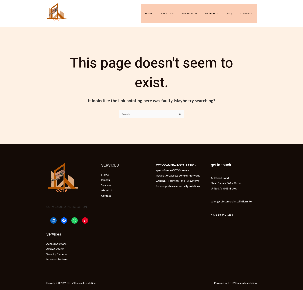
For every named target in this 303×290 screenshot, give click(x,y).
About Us (167, 13)
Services (188, 13)
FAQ (229, 13)
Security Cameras (56, 254)
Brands (210, 13)
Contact (246, 13)
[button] (195, 13)
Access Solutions (56, 243)
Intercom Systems (57, 259)
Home (149, 13)
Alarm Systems (55, 248)
